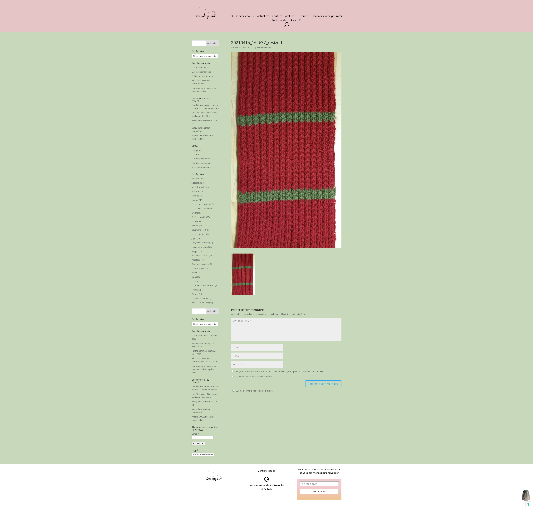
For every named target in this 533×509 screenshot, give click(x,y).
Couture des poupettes (202, 208)
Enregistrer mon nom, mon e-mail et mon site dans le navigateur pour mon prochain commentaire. (279, 371)
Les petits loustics (200, 247)
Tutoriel (195, 294)
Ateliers (289, 16)
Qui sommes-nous (200, 268)
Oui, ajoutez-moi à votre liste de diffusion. (253, 376)
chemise (195, 195)
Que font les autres (200, 264)
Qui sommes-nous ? (242, 16)
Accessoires (197, 182)
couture (195, 200)
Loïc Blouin (197, 112)
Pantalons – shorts (200, 255)
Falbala (238, 47)
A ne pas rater (198, 178)
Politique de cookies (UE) (286, 20)
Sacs (194, 277)
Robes (194, 272)
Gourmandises (198, 230)
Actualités (263, 16)
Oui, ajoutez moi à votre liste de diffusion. (254, 390)
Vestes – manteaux (200, 302)
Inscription (196, 150)
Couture (277, 16)
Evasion (195, 225)
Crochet (195, 212)
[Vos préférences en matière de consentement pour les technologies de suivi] (528, 504)
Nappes (195, 251)
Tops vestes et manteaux (203, 285)
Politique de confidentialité (203, 455)
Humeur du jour (199, 234)
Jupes (194, 238)
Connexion (196, 154)
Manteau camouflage (201, 72)
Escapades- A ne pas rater (326, 16)
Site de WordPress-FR (201, 167)
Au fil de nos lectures (201, 187)
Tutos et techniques (200, 298)
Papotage (196, 260)
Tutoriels (302, 16)
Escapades (196, 221)
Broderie (195, 191)
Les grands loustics (200, 242)
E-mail (195, 433)
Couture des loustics (201, 204)
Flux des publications (201, 158)
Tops (194, 281)
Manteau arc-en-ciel (200, 67)
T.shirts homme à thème (203, 76)
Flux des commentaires (202, 163)
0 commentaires (264, 47)
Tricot (194, 289)
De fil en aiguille (199, 217)
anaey (194, 120)
